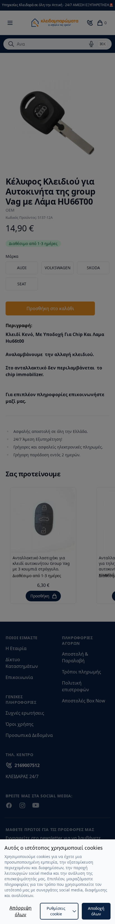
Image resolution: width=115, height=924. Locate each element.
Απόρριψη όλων (20, 911)
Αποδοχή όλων (96, 911)
